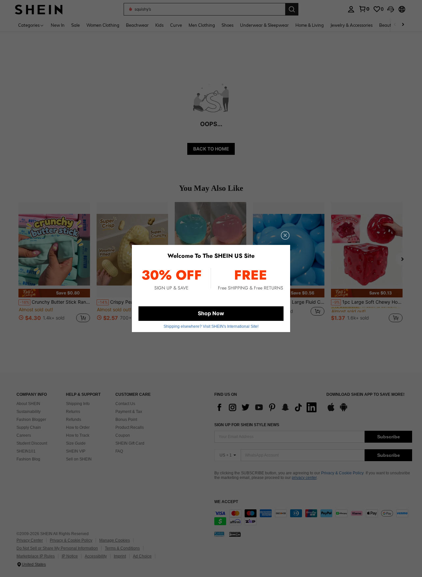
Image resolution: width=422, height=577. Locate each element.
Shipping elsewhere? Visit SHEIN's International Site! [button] (211, 326)
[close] (285, 235)
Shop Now (211, 313)
